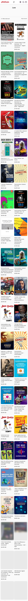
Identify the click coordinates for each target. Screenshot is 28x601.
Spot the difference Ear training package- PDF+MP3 (7, 463)
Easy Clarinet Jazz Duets (19, 159)
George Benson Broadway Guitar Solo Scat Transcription (20, 325)
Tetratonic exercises (19, 516)
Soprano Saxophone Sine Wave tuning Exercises (19, 463)
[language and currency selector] (20, 2)
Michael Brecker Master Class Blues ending (7, 516)
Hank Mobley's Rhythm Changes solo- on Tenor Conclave (20, 212)
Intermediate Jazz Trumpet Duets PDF (6, 325)
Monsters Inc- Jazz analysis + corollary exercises (6, 490)
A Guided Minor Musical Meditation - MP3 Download (20, 132)
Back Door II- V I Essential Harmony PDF (7, 159)
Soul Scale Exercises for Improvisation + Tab (7, 43)
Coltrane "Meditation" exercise (6, 185)
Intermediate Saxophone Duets (5, 131)
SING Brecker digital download (19, 571)
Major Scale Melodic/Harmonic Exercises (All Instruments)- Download (19, 240)
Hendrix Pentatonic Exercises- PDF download (6, 212)
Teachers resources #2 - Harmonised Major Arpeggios (20, 380)
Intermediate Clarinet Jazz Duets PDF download (20, 269)
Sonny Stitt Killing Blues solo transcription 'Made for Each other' (7, 102)
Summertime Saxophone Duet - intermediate (19, 353)
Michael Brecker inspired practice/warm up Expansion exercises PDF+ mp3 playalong (7, 270)
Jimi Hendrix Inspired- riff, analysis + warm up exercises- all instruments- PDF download (7, 574)
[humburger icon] (14, 2)
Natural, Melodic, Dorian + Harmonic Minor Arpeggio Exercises (7, 73)
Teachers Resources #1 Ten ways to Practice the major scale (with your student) (7, 408)
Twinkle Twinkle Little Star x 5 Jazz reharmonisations (19, 298)
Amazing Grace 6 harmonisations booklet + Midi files (6, 239)
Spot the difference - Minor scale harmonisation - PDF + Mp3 (20, 544)
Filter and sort (6, 18)
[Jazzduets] (6, 2)
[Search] (23, 2)
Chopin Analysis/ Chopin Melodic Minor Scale (6, 380)
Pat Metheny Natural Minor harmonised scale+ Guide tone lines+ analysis (19, 408)
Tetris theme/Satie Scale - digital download (6, 543)
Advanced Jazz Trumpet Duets (5, 435)
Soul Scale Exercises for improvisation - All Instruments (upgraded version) (20, 74)
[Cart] (26, 2)
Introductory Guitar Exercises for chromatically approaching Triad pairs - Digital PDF (19, 103)
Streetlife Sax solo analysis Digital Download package (6, 298)
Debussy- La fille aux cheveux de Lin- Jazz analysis (6, 353)
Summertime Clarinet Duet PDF (20, 185)
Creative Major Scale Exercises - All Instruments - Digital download (19, 45)
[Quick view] (12, 24)
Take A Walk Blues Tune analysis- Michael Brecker (20, 490)
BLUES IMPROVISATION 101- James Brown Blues (20, 436)
